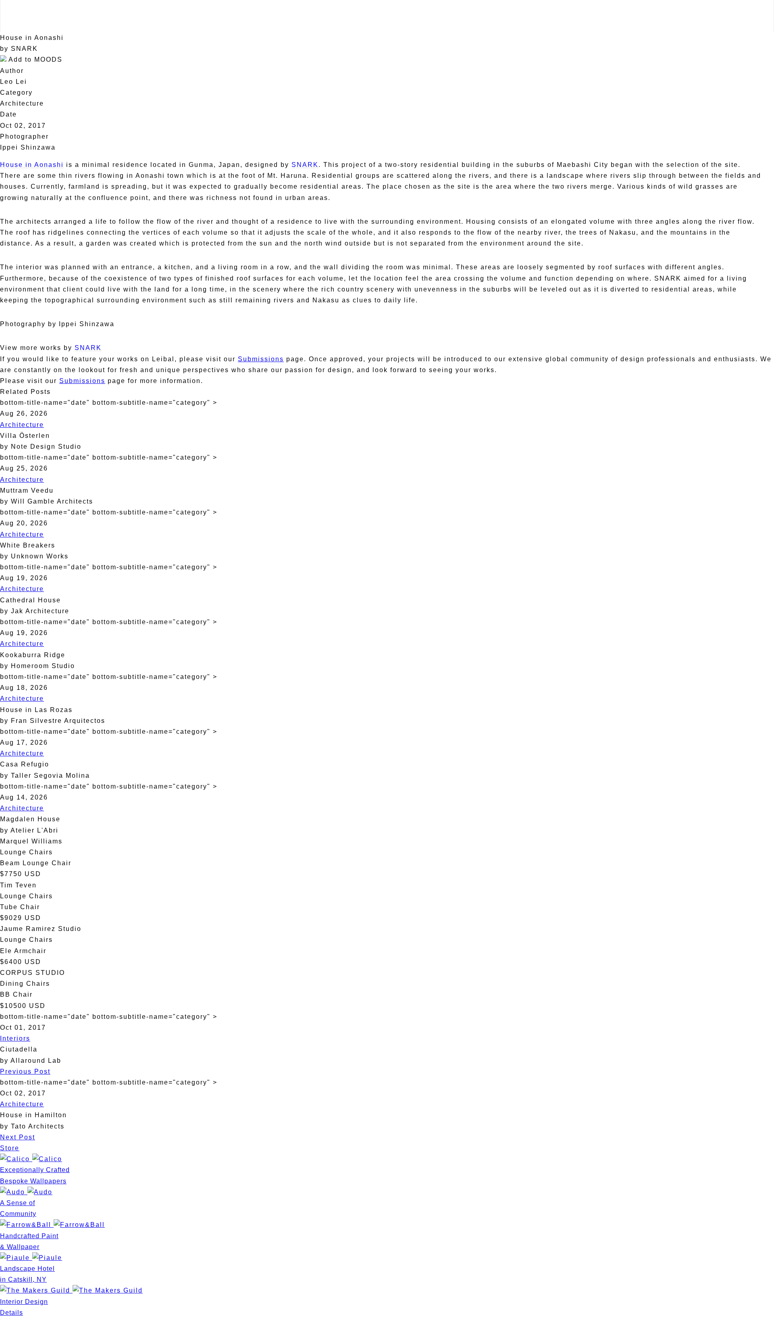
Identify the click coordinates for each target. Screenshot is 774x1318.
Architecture (22, 424)
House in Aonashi (32, 164)
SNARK (304, 164)
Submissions (261, 359)
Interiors (15, 1038)
